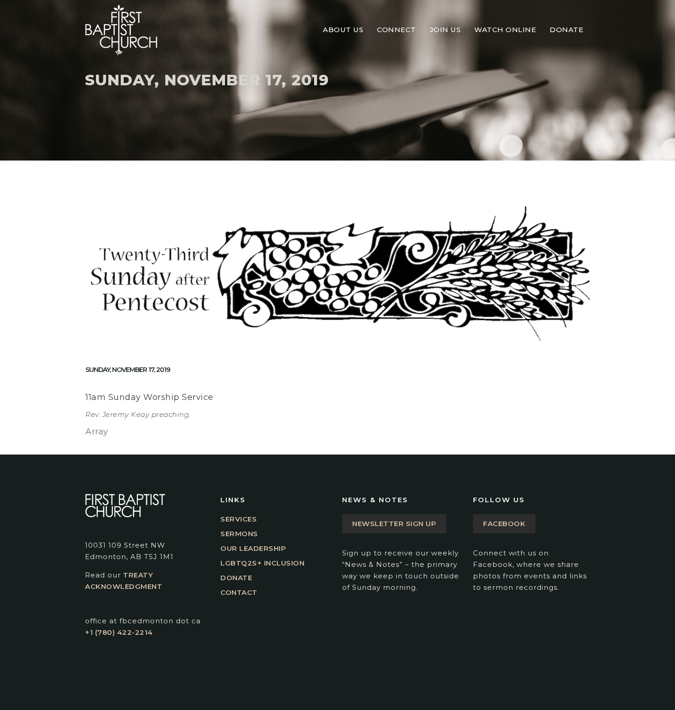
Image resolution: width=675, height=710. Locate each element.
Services (238, 519)
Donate (236, 577)
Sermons (239, 533)
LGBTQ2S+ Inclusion (262, 563)
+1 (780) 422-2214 (119, 632)
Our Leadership (253, 548)
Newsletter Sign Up (394, 523)
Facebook (504, 523)
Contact (239, 592)
